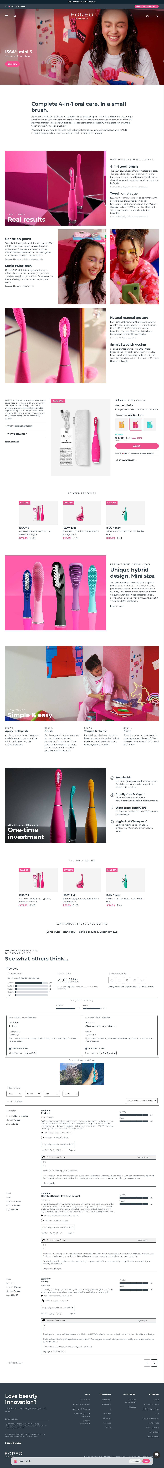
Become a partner (151, 1418)
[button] (156, 1455)
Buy (146, 1461)
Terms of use (153, 1423)
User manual (12, 441)
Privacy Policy (10, 1436)
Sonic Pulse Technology (61, 931)
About (156, 1400)
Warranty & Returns (81, 1409)
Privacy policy (152, 1427)
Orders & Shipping (81, 1404)
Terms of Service (26, 1436)
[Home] (82, 17)
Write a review (140, 400)
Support (132, 1407)
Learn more (117, 606)
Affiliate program (151, 1404)
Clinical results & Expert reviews (98, 931)
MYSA (156, 1413)
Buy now (12, 64)
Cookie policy (153, 1437)
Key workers (153, 1432)
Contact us (85, 1400)
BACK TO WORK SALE (146, 6)
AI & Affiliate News (151, 1409)
